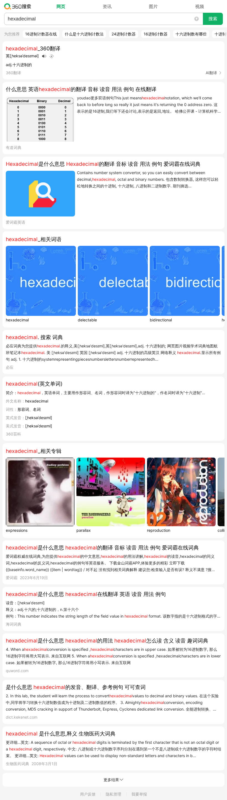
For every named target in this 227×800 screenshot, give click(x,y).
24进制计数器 (124, 34)
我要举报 (139, 794)
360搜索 (19, 6)
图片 (153, 6)
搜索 (212, 18)
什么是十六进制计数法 (84, 34)
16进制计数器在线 (41, 34)
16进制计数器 (155, 34)
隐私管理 (113, 794)
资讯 (107, 6)
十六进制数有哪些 (191, 34)
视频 (199, 6)
